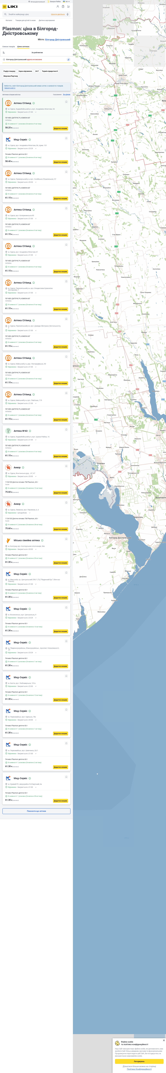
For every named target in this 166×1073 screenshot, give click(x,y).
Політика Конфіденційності (139, 1069)
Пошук (5, 14)
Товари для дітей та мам (25, 20)
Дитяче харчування (47, 20)
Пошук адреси (4, 59)
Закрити (164, 1040)
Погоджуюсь (139, 1061)
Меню (4, 7)
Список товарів (63, 6)
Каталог (9, 20)
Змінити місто (9, 88)
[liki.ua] (12, 6)
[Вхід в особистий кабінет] (58, 6)
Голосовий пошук (68, 14)
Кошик (68, 6)
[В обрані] (66, 101)
